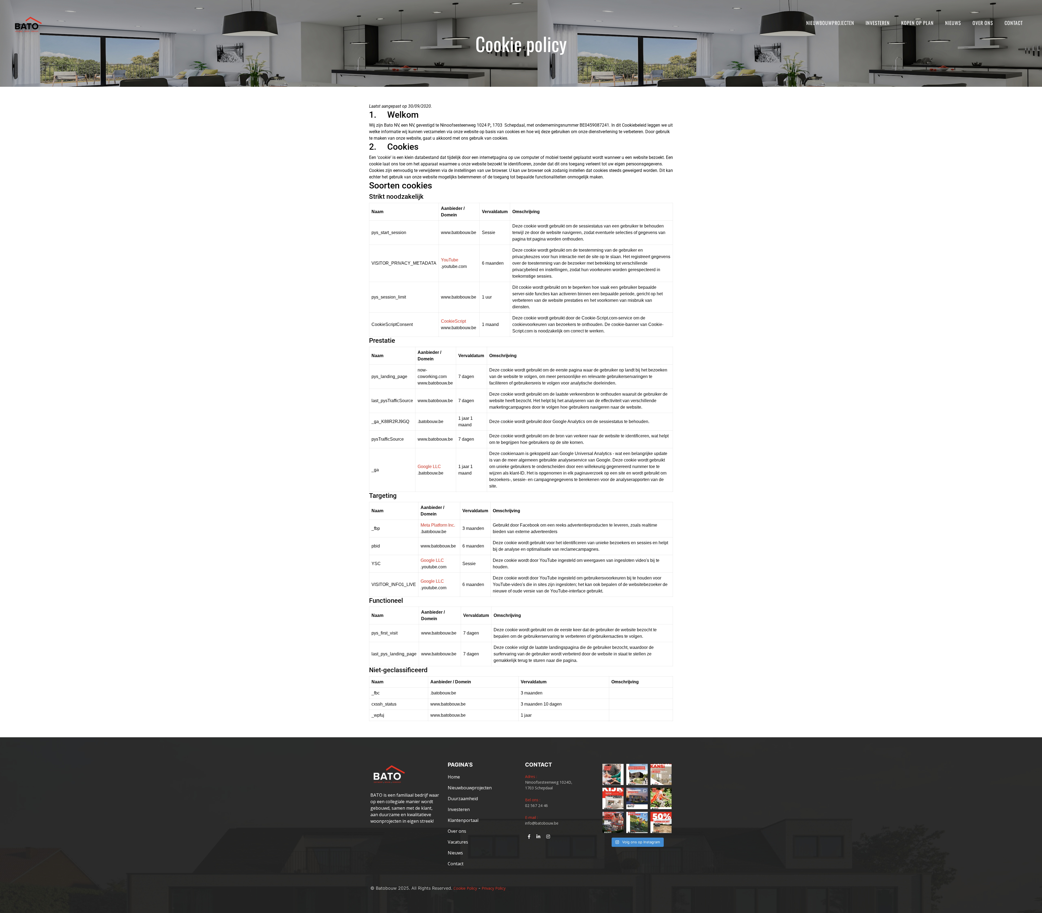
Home (454, 777)
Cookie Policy (465, 888)
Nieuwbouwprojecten (830, 22)
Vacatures (458, 842)
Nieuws (953, 22)
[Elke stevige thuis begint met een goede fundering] (661, 798)
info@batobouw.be (541, 823)
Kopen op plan (917, 22)
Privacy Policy (494, 888)
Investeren (878, 22)
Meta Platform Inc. (438, 525)
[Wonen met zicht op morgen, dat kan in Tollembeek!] (636, 798)
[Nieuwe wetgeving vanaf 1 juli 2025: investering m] (613, 774)
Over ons (983, 22)
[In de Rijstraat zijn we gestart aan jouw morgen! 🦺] (661, 822)
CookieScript (453, 321)
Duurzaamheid (463, 799)
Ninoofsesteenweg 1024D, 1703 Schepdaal (548, 785)
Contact (1014, 22)
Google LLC (429, 466)
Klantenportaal (463, 820)
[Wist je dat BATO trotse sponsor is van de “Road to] (636, 822)
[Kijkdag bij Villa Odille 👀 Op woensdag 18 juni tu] (613, 798)
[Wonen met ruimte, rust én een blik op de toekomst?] (636, 774)
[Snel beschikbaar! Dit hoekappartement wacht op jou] (661, 774)
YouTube (449, 260)
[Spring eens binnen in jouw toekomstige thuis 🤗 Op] (613, 822)
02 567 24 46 (536, 805)
